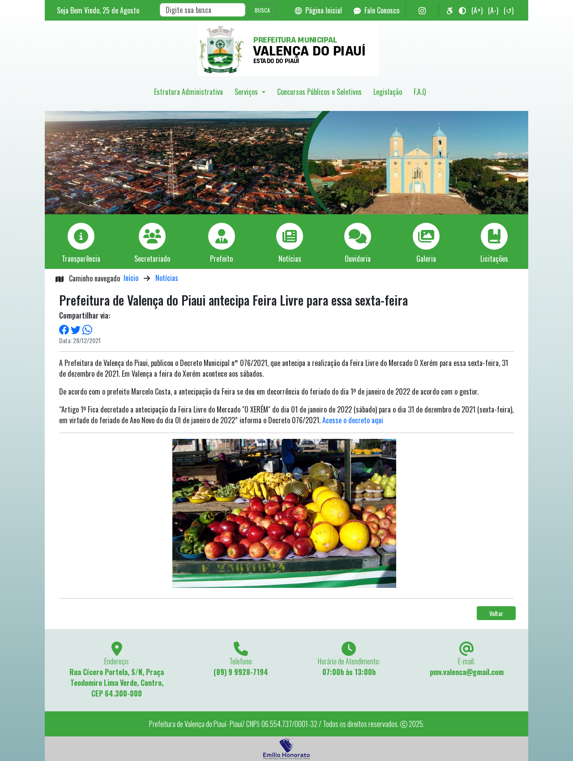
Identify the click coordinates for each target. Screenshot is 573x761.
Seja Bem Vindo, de (98, 10)
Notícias (166, 277)
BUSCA (262, 10)
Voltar (496, 613)
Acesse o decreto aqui (352, 420)
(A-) (493, 10)
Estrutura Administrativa (188, 91)
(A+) (477, 10)
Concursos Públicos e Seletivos (319, 91)
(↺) (508, 10)
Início (131, 277)
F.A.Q (420, 91)
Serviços (247, 91)
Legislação (387, 91)
